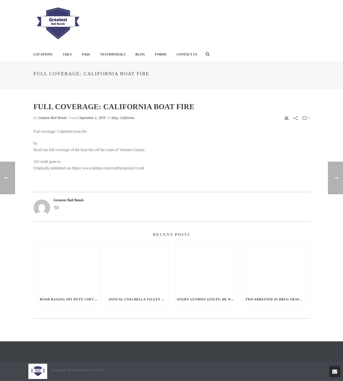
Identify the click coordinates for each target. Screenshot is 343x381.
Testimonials (112, 54)
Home (225, 84)
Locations (42, 54)
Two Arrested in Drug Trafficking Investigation (275, 299)
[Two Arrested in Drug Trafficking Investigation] (274, 268)
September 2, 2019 (92, 118)
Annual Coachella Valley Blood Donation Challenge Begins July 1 (138, 299)
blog (237, 84)
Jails (67, 54)
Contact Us (187, 54)
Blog (140, 54)
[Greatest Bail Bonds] (57, 24)
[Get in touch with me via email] (56, 208)
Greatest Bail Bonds (52, 118)
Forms (160, 54)
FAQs (86, 54)
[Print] (286, 118)
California (127, 118)
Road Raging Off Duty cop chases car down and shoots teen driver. (70, 299)
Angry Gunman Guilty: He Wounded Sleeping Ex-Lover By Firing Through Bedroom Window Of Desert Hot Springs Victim (207, 299)
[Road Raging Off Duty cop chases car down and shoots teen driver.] (68, 268)
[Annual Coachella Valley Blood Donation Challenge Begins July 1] (137, 268)
